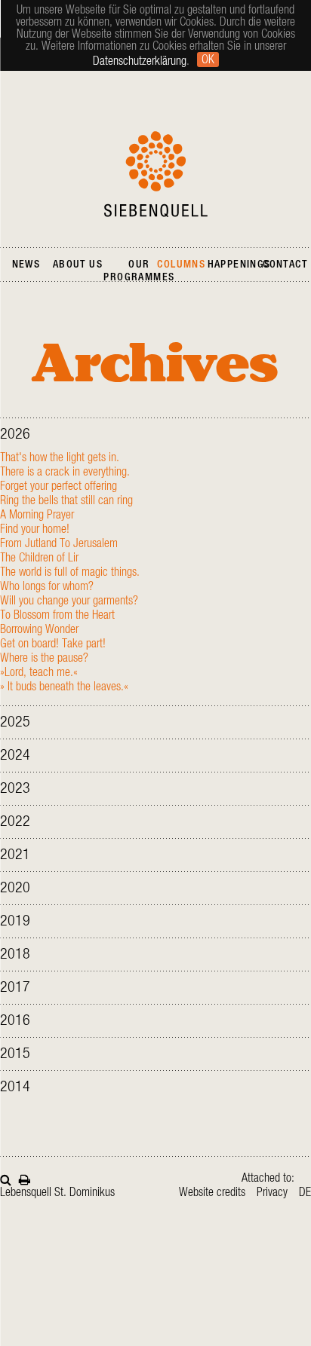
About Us (78, 264)
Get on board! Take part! (53, 644)
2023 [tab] (15, 788)
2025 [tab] (15, 722)
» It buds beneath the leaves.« (64, 687)
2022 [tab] (15, 821)
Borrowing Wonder (39, 629)
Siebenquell (156, 174)
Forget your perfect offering (58, 486)
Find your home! (34, 529)
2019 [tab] (15, 920)
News (26, 264)
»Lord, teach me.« (39, 672)
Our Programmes (138, 271)
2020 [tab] (15, 887)
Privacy (272, 1192)
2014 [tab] (15, 1086)
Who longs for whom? (47, 586)
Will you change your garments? (69, 601)
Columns (181, 264)
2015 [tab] (15, 1053)
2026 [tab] (15, 434)
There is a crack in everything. (65, 472)
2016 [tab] (15, 1020)
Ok (208, 60)
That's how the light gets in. (59, 457)
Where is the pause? (44, 658)
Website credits (212, 1192)
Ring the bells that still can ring (66, 500)
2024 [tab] (15, 755)
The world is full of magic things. (70, 572)
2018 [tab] (15, 954)
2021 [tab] (15, 854)
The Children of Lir (39, 558)
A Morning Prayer (37, 515)
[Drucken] (24, 1178)
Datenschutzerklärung (139, 61)
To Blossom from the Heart (57, 615)
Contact (285, 264)
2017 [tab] (15, 987)
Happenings (239, 264)
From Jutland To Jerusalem (59, 543)
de (305, 1192)
